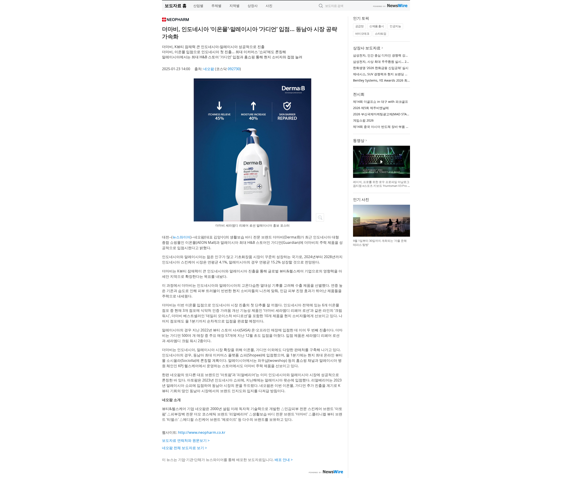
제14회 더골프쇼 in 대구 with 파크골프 (380, 101)
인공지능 (395, 26)
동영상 (358, 140)
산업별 (198, 5)
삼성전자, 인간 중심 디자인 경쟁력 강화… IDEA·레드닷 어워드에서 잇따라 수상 (408, 55)
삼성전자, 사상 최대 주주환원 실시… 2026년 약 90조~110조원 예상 (400, 61)
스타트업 (380, 34)
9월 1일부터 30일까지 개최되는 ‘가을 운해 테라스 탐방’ (380, 243)
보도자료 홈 (175, 5)
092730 (234, 68)
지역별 (234, 5)
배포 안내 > (284, 459)
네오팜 (208, 68)
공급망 (359, 26)
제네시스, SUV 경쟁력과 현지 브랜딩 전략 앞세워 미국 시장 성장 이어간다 (404, 74)
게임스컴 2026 (363, 120)
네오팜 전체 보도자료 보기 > (184, 447)
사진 (269, 5)
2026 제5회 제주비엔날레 (371, 108)
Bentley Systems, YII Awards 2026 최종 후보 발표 (389, 80)
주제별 (216, 5)
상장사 (253, 5)
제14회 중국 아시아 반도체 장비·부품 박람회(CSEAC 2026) (394, 126)
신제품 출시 (376, 26)
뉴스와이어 (181, 237)
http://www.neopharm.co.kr (201, 432)
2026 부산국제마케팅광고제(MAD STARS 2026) (386, 114)
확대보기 (320, 217)
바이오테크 (362, 34)
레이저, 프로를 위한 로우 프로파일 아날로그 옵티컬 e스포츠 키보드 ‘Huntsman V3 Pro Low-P (381, 186)
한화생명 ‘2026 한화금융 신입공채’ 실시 (380, 68)
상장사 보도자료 (367, 48)
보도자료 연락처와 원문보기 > (186, 440)
